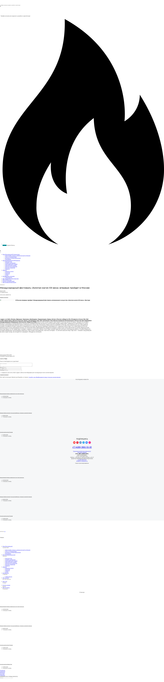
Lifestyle (5, 270)
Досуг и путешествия (11, 256)
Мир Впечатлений (7, 546)
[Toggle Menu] (0, 252)
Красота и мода (9, 271)
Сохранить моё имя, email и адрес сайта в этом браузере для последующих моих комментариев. (28, 372)
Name (2, 367)
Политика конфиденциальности (82, 451)
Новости (7, 269)
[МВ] (4, 4)
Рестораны (8, 259)
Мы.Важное (6, 573)
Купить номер (6, 585)
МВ (4, 531)
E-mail (2, 368)
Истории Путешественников (13, 258)
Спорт (6, 275)
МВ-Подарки (6, 587)
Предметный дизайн (11, 265)
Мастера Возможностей (9, 554)
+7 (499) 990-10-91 (82, 447)
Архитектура (8, 261)
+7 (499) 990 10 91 (82, 459)
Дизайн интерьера (10, 263)
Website (2, 370)
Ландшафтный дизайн (11, 264)
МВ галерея (6, 578)
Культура (7, 272)
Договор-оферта (82, 452)
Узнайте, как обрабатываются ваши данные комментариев (44, 377)
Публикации (8, 277)
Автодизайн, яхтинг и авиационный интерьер (17, 255)
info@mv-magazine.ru (82, 461)
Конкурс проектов (10, 267)
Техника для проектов (11, 266)
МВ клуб (5, 581)
